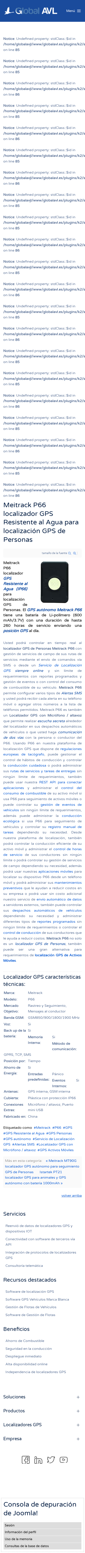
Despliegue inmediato (23, 1356)
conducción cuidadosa (27, 765)
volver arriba (71, 1195)
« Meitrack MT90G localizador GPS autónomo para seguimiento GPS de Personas (42, 1166)
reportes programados (56, 921)
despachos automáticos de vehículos (47, 910)
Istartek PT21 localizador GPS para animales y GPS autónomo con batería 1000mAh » (35, 1177)
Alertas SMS (24, 1144)
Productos (14, 1411)
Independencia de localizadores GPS (35, 1372)
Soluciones (14, 1397)
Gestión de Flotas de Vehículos (30, 1307)
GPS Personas (60, 1133)
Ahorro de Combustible (24, 1341)
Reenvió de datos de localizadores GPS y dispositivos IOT (39, 1229)
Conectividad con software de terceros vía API (40, 1242)
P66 (57, 1127)
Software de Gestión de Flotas (30, 1315)
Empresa (12, 1438)
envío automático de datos (59, 899)
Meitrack (43, 1127)
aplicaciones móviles (55, 871)
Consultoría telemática (24, 1266)
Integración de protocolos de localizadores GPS (40, 1255)
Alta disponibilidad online (26, 1364)
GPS (68, 1127)
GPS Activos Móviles (57, 1150)
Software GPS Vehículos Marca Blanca (37, 1299)
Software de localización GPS (29, 1291)
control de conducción (22, 933)
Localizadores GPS (22, 1425)
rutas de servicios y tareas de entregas (43, 771)
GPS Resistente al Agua (24, 1133)
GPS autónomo (18, 1139)
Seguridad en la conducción (28, 1349)
